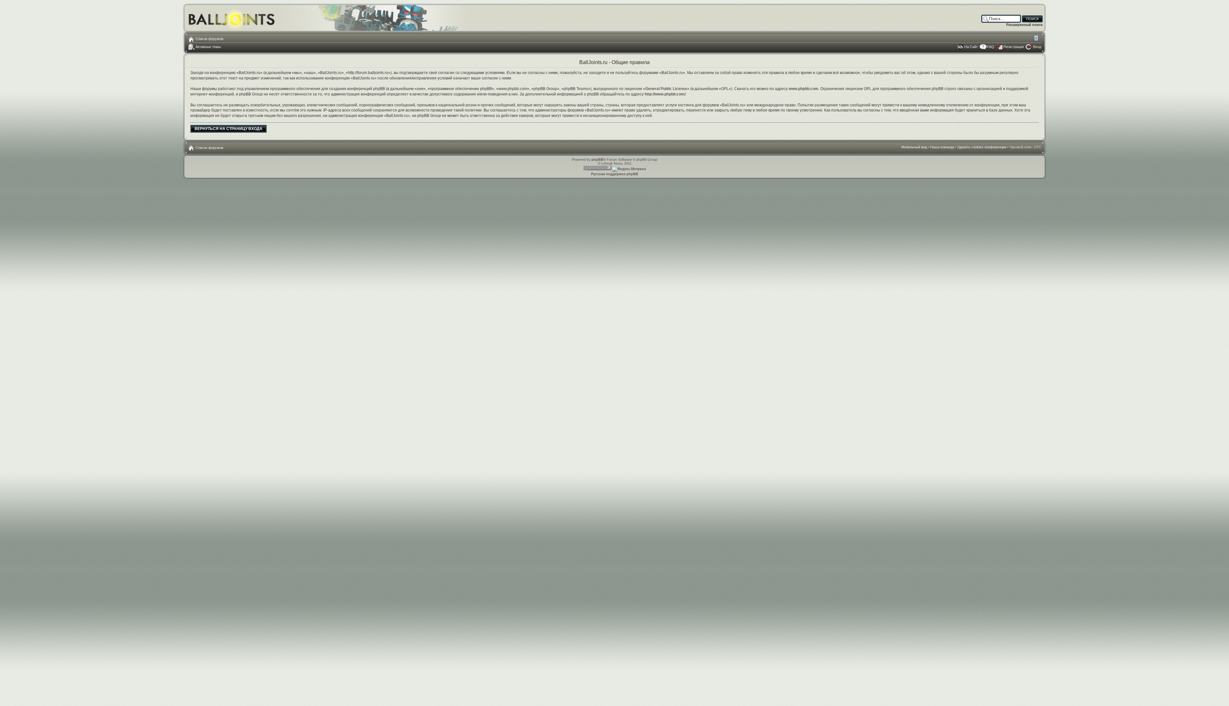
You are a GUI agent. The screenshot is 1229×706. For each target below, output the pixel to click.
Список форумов (209, 39)
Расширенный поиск (1024, 25)
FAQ (990, 47)
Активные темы (208, 47)
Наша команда (942, 147)
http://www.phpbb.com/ (665, 94)
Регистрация (1013, 47)
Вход (1037, 47)
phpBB (597, 159)
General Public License (666, 88)
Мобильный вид (1036, 38)
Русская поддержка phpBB (614, 174)
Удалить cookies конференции (981, 147)
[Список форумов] (232, 17)
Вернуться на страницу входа (228, 129)
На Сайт (971, 47)
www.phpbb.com (803, 88)
